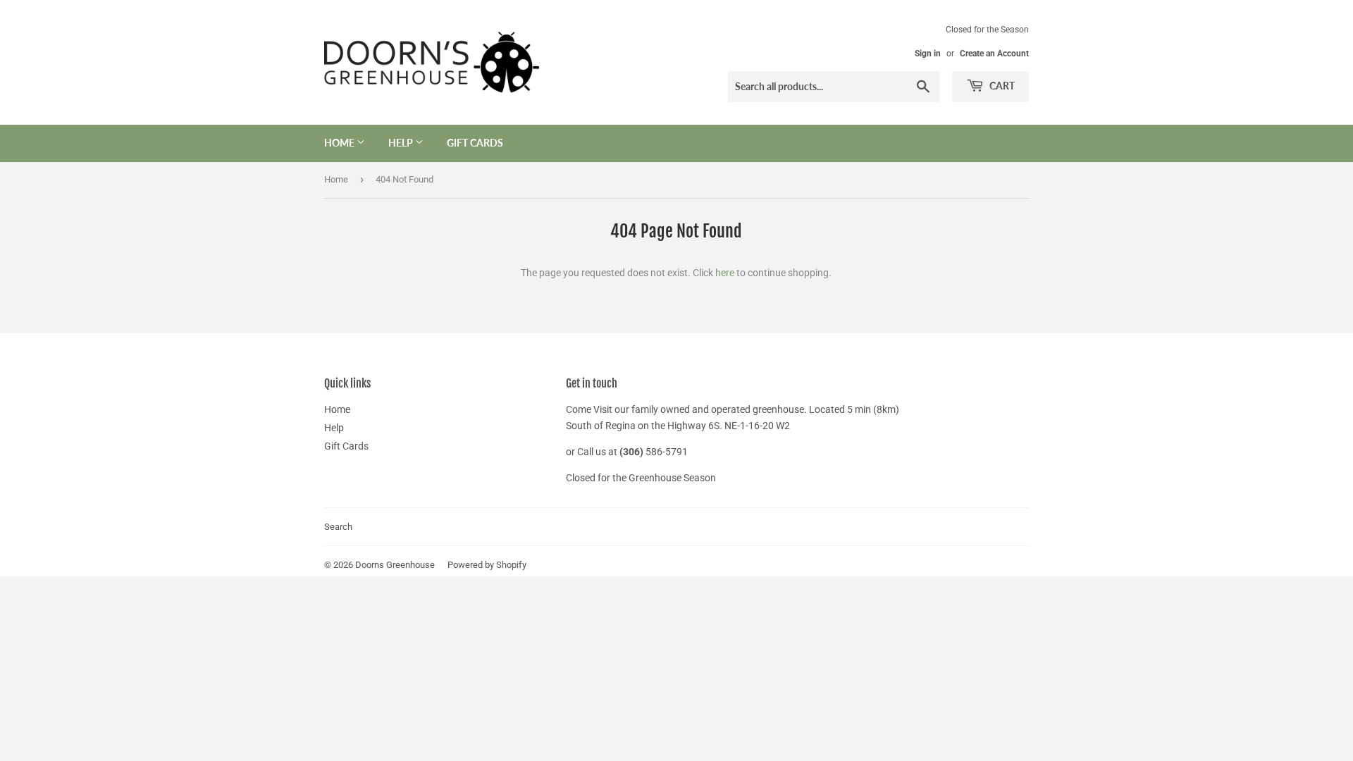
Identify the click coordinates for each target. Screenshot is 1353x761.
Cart (1001, 86)
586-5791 (666, 451)
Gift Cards (475, 143)
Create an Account (994, 53)
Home (340, 143)
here (724, 272)
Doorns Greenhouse (395, 564)
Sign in (928, 53)
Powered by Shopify (486, 564)
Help (401, 143)
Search (338, 526)
